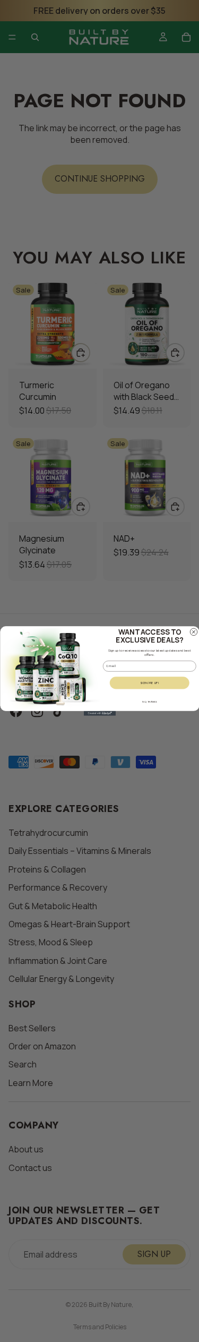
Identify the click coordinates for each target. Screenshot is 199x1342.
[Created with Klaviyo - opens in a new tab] (100, 713)
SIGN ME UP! (149, 682)
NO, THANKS (149, 702)
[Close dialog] (193, 632)
